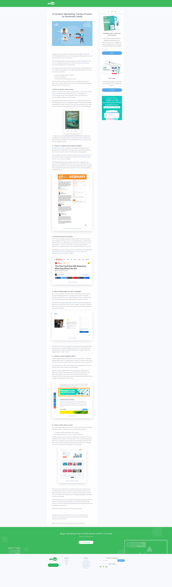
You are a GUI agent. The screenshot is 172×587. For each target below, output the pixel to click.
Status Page (86, 564)
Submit (112, 53)
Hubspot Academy (74, 480)
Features (66, 560)
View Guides (112, 90)
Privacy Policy (86, 561)
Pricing (66, 561)
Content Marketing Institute (74, 228)
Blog (66, 562)
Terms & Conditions (86, 562)
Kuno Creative (74, 131)
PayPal (74, 338)
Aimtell (74, 415)
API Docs (86, 568)
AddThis (69, 515)
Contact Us (86, 560)
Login (66, 564)
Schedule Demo (86, 566)
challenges (86, 54)
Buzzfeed (74, 282)
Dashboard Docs (86, 565)
